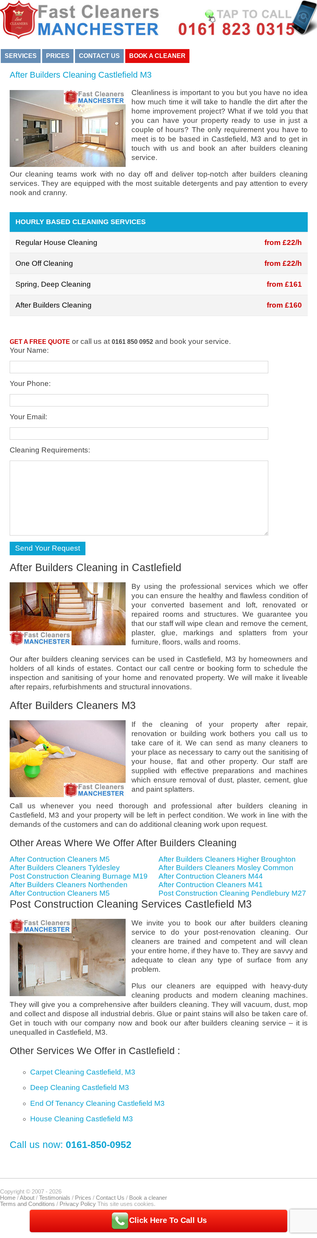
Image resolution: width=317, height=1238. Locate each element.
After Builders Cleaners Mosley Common (225, 868)
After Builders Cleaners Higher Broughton (227, 859)
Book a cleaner (157, 56)
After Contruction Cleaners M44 (210, 876)
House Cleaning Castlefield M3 (81, 1119)
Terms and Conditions (27, 1204)
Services (21, 56)
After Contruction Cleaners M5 (60, 859)
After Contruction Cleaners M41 (210, 885)
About (27, 1198)
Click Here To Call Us (168, 1220)
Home (7, 1198)
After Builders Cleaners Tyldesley (65, 868)
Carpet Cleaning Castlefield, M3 (82, 1072)
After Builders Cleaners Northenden (69, 885)
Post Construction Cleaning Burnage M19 (79, 876)
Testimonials (54, 1198)
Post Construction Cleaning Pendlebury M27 (232, 893)
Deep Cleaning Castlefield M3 (79, 1087)
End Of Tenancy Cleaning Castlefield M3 (97, 1103)
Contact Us (99, 56)
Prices (58, 56)
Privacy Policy (78, 1204)
